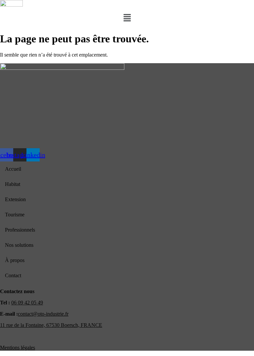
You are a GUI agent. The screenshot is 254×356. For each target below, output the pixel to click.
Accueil (13, 169)
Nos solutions (19, 245)
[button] (127, 18)
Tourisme (14, 214)
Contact (13, 275)
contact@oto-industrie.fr (43, 314)
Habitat (12, 184)
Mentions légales (17, 347)
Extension (15, 199)
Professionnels (20, 230)
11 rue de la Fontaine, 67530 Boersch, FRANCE (51, 325)
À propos (14, 260)
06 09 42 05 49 (27, 302)
